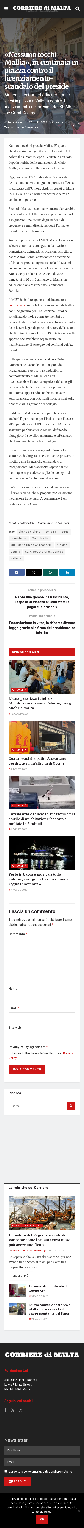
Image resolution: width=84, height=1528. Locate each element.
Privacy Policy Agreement (28, 1047)
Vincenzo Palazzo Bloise (26, 1250)
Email (14, 1008)
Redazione (14, 122)
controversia (17, 305)
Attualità (57, 122)
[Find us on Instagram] (20, 1410)
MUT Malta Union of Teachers (31, 545)
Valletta (16, 558)
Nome (14, 989)
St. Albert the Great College (44, 552)
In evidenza (19, 538)
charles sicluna (29, 532)
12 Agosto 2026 (19, 713)
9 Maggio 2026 (39, 1296)
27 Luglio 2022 (38, 122)
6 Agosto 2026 (19, 829)
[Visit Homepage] (42, 9)
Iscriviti (19, 1481)
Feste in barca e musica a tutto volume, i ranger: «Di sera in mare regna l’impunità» (39, 879)
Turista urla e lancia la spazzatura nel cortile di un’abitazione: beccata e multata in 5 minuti (42, 819)
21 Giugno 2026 (55, 1250)
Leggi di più (23, 1276)
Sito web (15, 1027)
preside (62, 545)
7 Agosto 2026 (19, 769)
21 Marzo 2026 (39, 1319)
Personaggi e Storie (27, 1225)
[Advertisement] (42, 1148)
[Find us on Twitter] (13, 1410)
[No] (78, 1511)
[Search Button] (77, 9)
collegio (51, 532)
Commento (18, 934)
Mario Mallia (40, 538)
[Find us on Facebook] (5, 1410)
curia (65, 532)
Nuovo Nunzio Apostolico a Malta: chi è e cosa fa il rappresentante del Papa (49, 1309)
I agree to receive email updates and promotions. (40, 1471)
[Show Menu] (6, 9)
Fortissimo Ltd (16, 1370)
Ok (42, 1519)
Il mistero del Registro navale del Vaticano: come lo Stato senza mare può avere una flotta (39, 1240)
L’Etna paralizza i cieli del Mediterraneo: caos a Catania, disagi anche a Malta (40, 703)
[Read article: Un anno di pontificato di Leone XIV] (17, 1290)
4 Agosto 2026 (19, 889)
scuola (15, 552)
